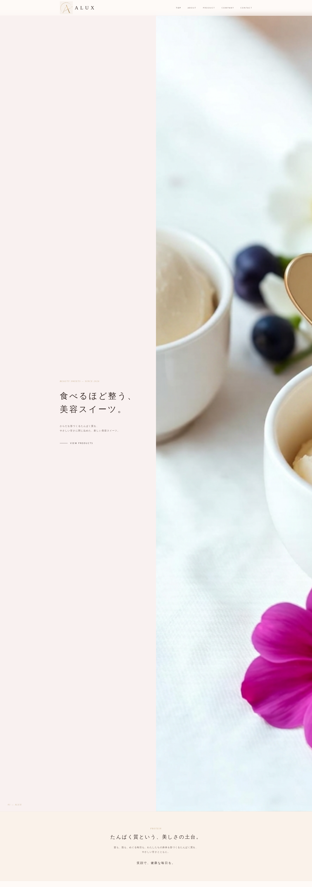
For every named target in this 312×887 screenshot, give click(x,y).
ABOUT (192, 8)
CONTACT (246, 8)
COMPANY (228, 8)
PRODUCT (209, 8)
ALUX (85, 7)
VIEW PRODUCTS (81, 443)
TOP (178, 8)
